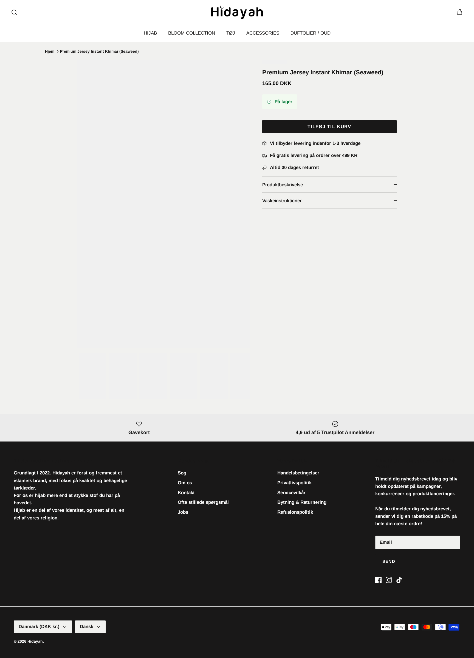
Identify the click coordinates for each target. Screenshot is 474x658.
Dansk (86, 626)
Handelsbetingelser (298, 473)
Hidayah (35, 641)
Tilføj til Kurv (329, 126)
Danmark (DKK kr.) (39, 626)
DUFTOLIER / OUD (310, 33)
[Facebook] (378, 580)
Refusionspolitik (295, 512)
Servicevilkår (291, 492)
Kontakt (186, 492)
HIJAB (150, 33)
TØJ (230, 33)
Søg (182, 473)
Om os (185, 482)
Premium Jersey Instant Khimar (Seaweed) (99, 51)
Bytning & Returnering (301, 502)
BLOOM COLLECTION (191, 33)
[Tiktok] (399, 580)
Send (388, 561)
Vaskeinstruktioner (281, 200)
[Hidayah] (237, 12)
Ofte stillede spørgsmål (203, 502)
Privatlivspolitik (294, 482)
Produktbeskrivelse (282, 184)
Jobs (183, 512)
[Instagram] (389, 580)
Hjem (49, 51)
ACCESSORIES (262, 33)
